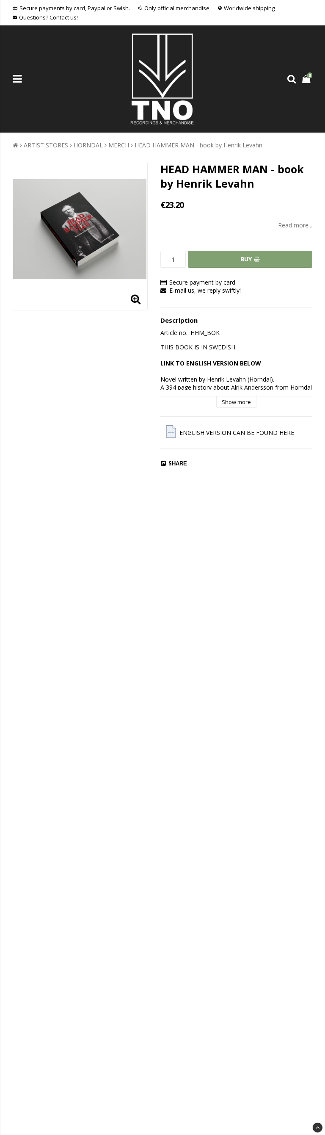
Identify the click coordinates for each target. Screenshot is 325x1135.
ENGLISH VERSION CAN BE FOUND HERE (236, 433)
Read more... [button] (295, 225)
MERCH (118, 145)
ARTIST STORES (46, 145)
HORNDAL (88, 145)
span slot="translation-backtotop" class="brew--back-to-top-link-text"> (317, 1127)
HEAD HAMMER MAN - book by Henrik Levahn (198, 145)
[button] (307, 79)
